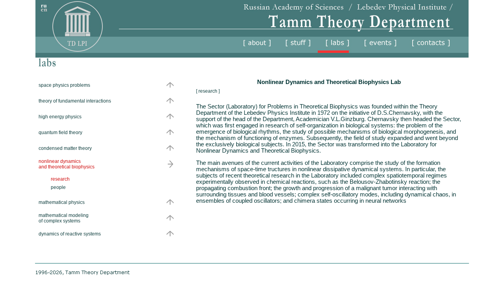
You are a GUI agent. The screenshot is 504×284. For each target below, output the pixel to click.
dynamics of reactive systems (70, 234)
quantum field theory (60, 132)
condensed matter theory (65, 148)
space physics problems (64, 85)
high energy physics (60, 117)
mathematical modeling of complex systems (64, 218)
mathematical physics (62, 202)
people (58, 187)
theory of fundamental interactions (75, 101)
